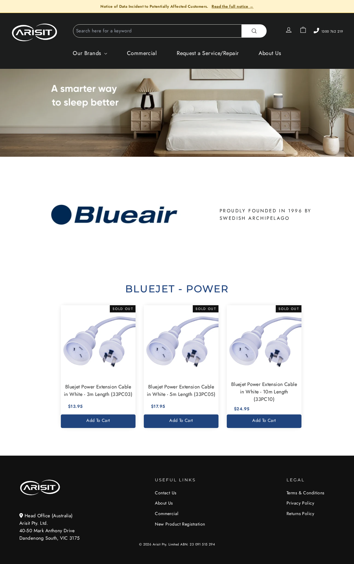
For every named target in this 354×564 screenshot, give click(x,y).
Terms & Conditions (305, 493)
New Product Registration (180, 524)
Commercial (142, 53)
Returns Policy (300, 513)
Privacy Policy (300, 503)
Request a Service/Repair (208, 53)
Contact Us (165, 493)
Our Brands (88, 53)
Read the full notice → (232, 6)
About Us (270, 53)
